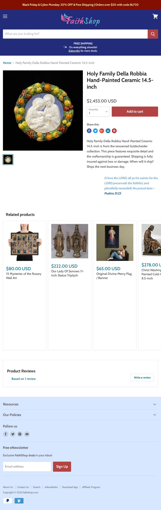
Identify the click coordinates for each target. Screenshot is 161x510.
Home (7, 63)
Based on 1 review (24, 379)
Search (36, 487)
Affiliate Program (91, 487)
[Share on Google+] (101, 130)
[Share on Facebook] (89, 130)
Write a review (142, 377)
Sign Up (62, 466)
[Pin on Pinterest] (114, 130)
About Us (8, 487)
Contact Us (23, 487)
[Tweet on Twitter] (95, 130)
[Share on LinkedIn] (108, 130)
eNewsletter (51, 487)
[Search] (153, 34)
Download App (70, 487)
